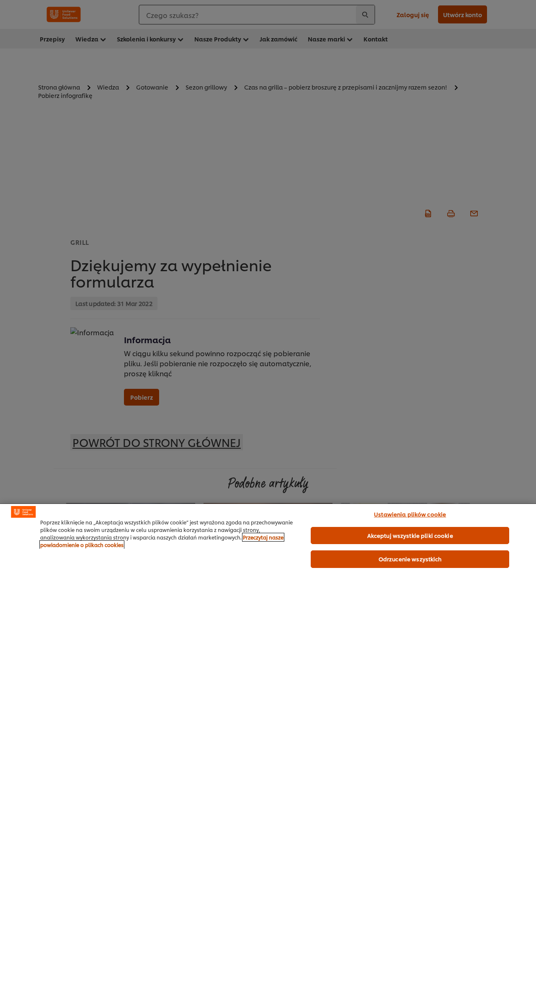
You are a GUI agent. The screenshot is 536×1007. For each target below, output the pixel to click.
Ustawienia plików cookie (410, 514)
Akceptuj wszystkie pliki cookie (410, 535)
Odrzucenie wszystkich (410, 559)
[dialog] (268, 755)
